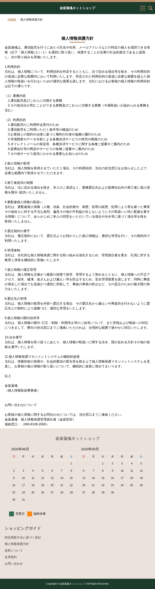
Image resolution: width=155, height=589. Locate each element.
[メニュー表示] (143, 8)
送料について (14, 550)
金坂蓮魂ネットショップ (77, 8)
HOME (12, 19)
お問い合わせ (14, 563)
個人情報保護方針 (17, 544)
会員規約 (11, 557)
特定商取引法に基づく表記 (23, 537)
